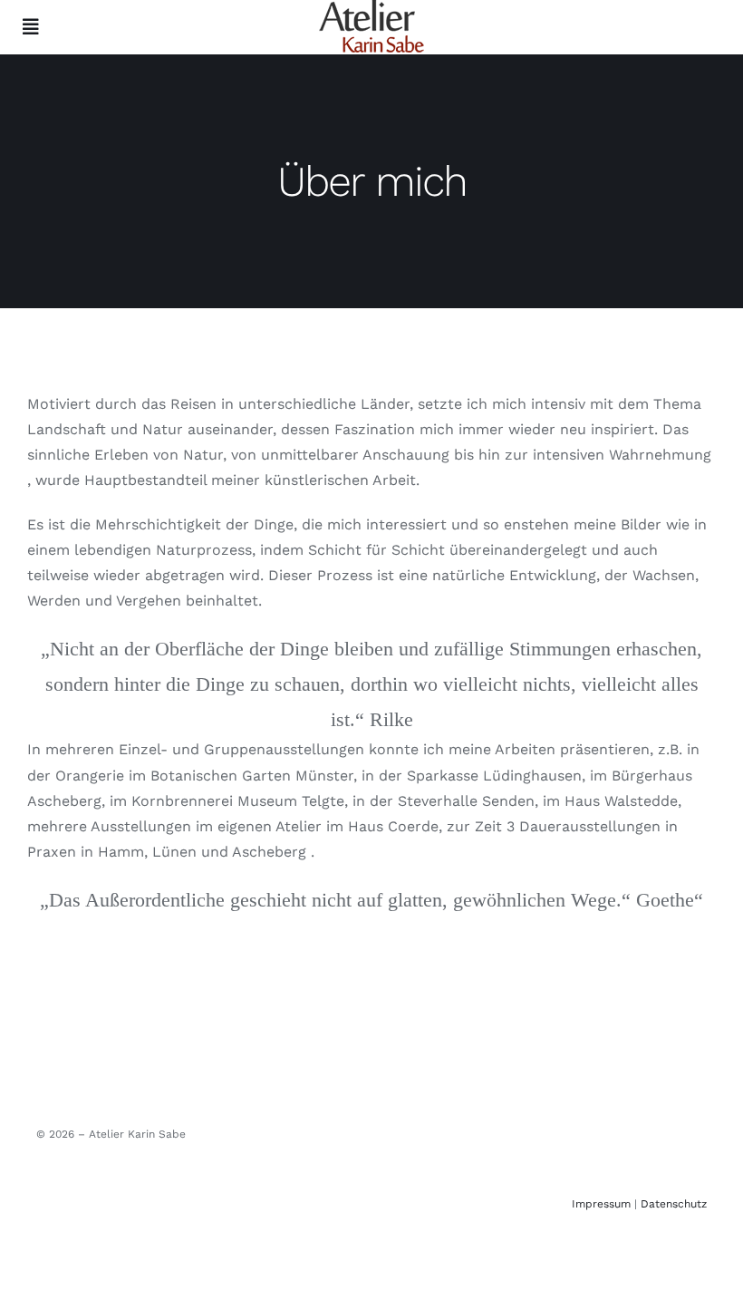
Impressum (601, 1204)
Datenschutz (674, 1204)
